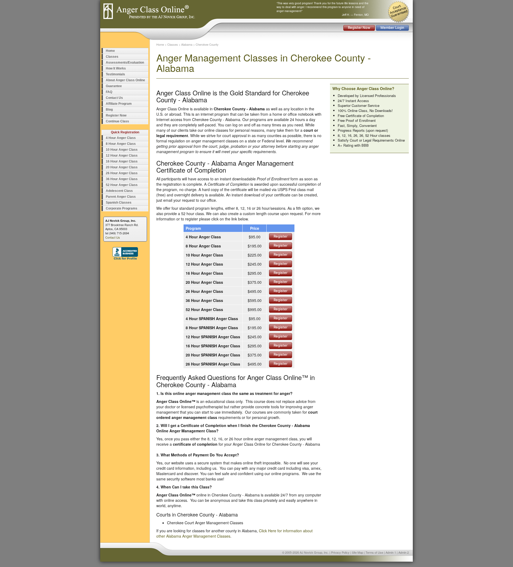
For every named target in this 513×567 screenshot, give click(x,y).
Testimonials (115, 74)
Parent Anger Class (121, 197)
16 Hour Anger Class (122, 161)
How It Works (116, 68)
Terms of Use (374, 552)
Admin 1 (391, 552)
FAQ (109, 92)
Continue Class (117, 121)
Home (110, 51)
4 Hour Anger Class (121, 138)
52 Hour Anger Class (122, 185)
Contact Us (114, 98)
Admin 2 (403, 552)
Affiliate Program (119, 104)
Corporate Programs (121, 208)
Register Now (359, 27)
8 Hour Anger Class (121, 144)
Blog (109, 109)
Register (280, 236)
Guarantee (114, 86)
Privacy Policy (340, 552)
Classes (112, 57)
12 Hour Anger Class (122, 155)
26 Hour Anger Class (122, 173)
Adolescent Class (119, 191)
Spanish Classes (118, 202)
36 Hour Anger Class (122, 179)
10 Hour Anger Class (122, 150)
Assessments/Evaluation (125, 62)
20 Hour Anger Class (122, 167)
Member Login (392, 27)
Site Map (357, 552)
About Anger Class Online (125, 80)
